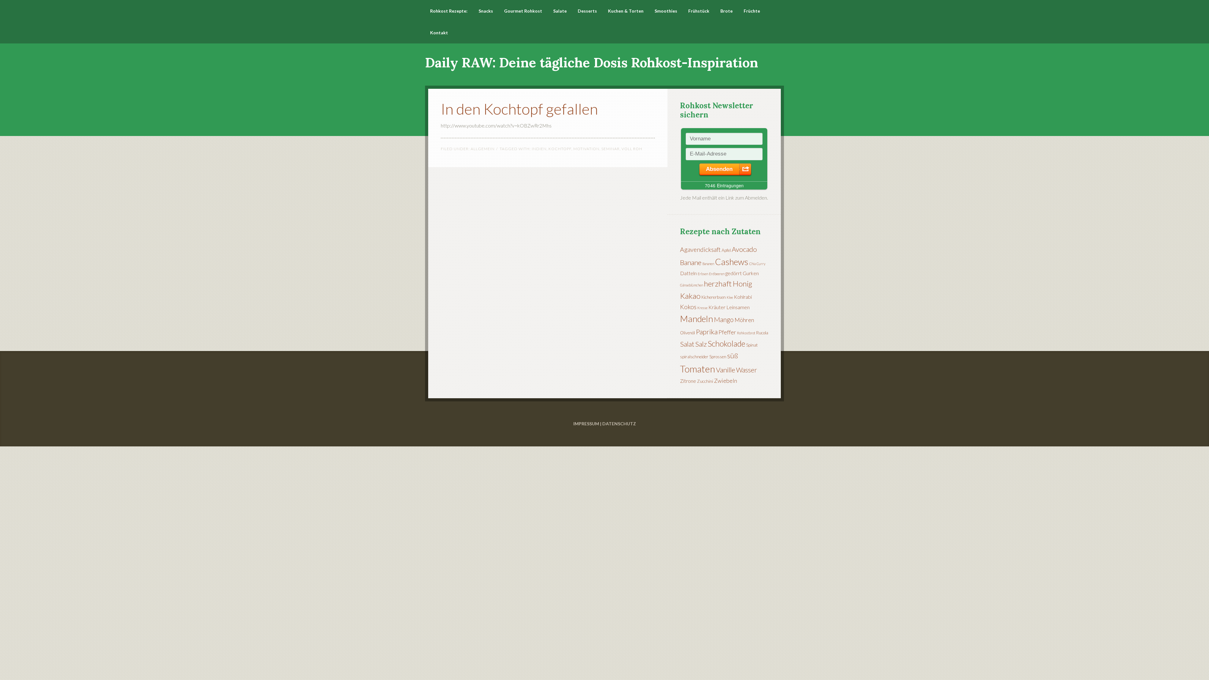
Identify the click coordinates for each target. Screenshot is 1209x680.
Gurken (751, 273)
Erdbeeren (716, 274)
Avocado (744, 249)
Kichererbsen (713, 297)
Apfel (726, 250)
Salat (687, 344)
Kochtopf (559, 148)
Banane (690, 262)
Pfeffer (727, 332)
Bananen (708, 264)
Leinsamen (738, 307)
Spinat (752, 345)
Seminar (610, 148)
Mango (724, 319)
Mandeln (696, 318)
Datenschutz (619, 423)
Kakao (690, 295)
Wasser (746, 370)
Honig (742, 283)
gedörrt (733, 273)
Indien (539, 148)
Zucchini (705, 381)
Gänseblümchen (691, 285)
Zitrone (688, 381)
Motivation (586, 148)
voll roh (632, 148)
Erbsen (703, 274)
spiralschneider (694, 356)
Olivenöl (687, 332)
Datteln (688, 273)
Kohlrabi (743, 297)
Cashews (731, 262)
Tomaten (697, 368)
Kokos (688, 306)
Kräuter (716, 307)
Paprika (707, 331)
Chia (752, 264)
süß (732, 355)
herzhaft (718, 283)
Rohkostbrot (746, 333)
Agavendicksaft (700, 249)
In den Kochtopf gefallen (519, 109)
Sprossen (717, 356)
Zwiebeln (725, 380)
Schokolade (726, 343)
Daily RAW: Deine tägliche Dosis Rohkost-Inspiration (591, 62)
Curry (761, 264)
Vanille (725, 370)
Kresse (702, 308)
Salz (701, 344)
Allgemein (483, 148)
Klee (730, 297)
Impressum (586, 423)
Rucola (762, 332)
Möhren (744, 319)
